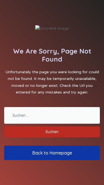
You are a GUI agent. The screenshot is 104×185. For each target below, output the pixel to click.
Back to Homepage (52, 153)
